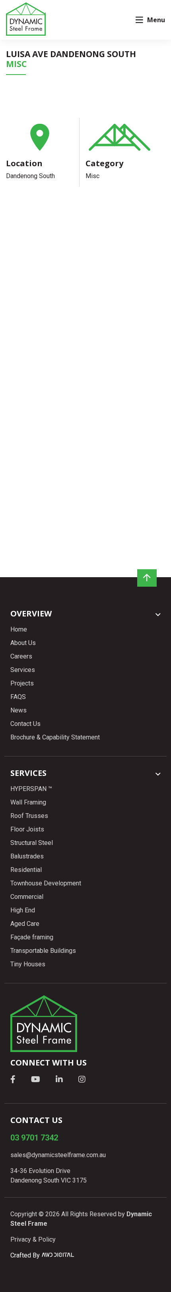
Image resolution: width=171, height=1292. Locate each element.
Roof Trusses (29, 816)
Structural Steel (31, 843)
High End (22, 910)
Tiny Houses (27, 964)
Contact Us (25, 724)
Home (18, 629)
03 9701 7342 (34, 1137)
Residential (26, 869)
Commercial (26, 896)
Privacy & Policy (33, 1239)
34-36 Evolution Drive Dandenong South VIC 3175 (48, 1175)
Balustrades (27, 856)
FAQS (18, 697)
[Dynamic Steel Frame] (26, 19)
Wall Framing (28, 802)
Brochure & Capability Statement (55, 737)
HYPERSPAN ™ (31, 789)
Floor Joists (27, 829)
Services (22, 670)
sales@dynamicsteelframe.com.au (58, 1155)
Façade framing (31, 937)
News (18, 710)
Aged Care (24, 923)
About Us (23, 643)
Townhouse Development (45, 883)
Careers (21, 656)
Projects (22, 683)
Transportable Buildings (43, 950)
